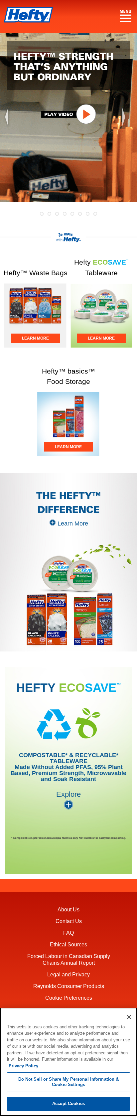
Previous (10, 130)
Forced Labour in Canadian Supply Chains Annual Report (68, 959)
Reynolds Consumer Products (68, 986)
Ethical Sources (68, 944)
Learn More (73, 523)
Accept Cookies (68, 1103)
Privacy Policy (23, 1065)
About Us (68, 909)
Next (127, 130)
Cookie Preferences (68, 998)
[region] (68, 1062)
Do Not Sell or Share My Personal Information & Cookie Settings (68, 1082)
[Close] (129, 1017)
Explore (68, 794)
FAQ (68, 933)
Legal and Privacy (68, 974)
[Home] (28, 16)
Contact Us (69, 921)
